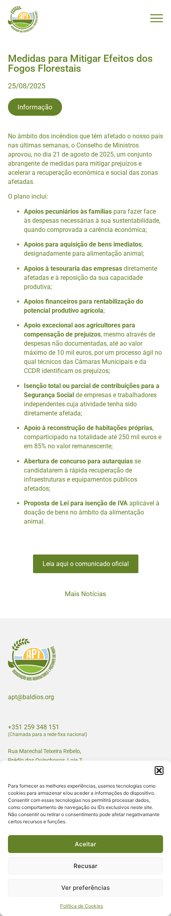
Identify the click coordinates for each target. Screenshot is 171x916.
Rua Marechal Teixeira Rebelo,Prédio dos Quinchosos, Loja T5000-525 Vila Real (45, 760)
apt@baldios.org (31, 697)
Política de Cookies (81, 906)
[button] (159, 770)
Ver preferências (85, 887)
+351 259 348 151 (33, 727)
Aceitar (85, 844)
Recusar (85, 866)
